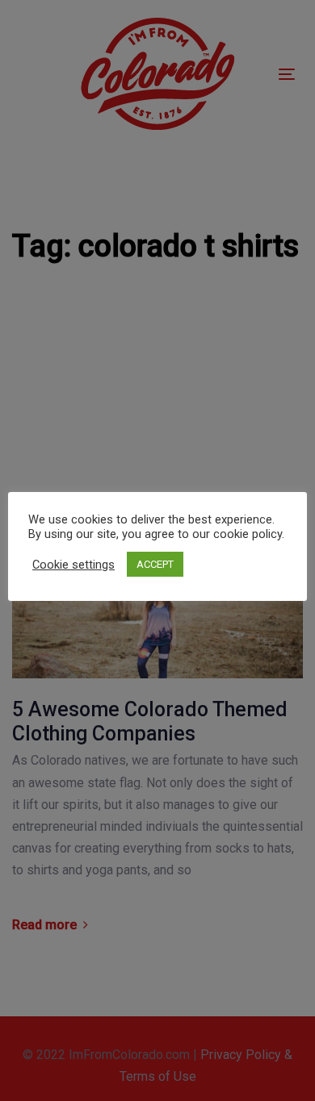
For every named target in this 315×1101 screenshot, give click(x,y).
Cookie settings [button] (73, 564)
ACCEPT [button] (155, 564)
